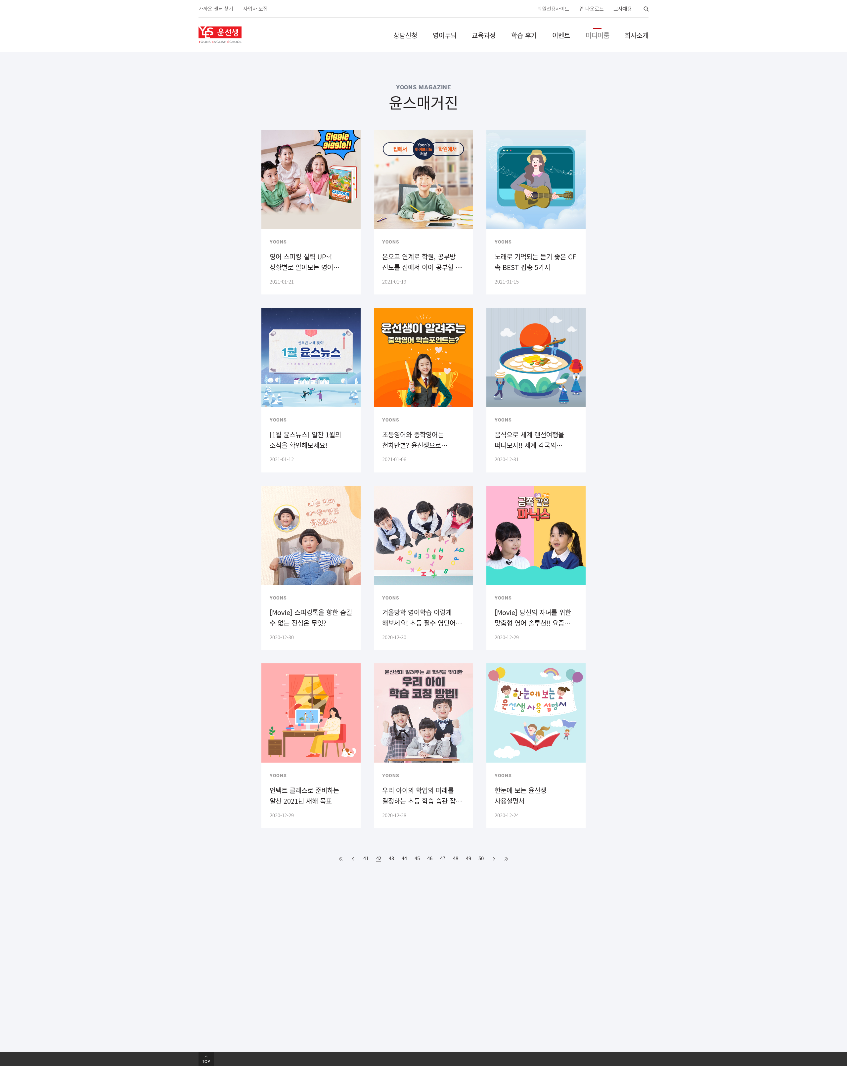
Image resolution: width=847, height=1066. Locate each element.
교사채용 (622, 9)
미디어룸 (597, 35)
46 (429, 858)
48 (455, 858)
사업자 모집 (255, 9)
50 (481, 858)
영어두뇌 (445, 35)
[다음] (493, 858)
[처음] (340, 858)
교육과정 (484, 35)
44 (404, 858)
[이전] (353, 858)
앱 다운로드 (591, 9)
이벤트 (561, 35)
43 (391, 858)
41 (366, 858)
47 (442, 858)
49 (468, 858)
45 (417, 858)
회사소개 (636, 35)
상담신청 (405, 35)
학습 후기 (524, 35)
